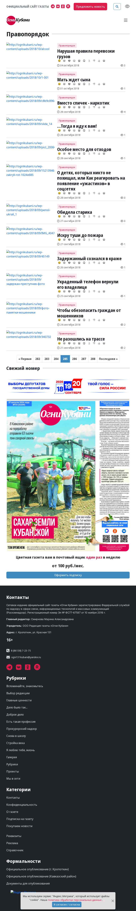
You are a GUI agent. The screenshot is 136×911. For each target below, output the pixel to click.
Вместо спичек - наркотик (83, 103)
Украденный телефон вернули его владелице (87, 284)
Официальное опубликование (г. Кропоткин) (37, 869)
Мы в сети (13, 778)
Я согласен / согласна (67, 904)
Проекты (12, 771)
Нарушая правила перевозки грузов (86, 53)
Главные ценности (19, 700)
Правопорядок (67, 45)
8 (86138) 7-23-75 (21, 650)
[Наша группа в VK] (58, 7)
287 (84, 359)
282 (38, 359)
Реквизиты (13, 836)
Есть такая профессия (20, 722)
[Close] (113, 901)
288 (93, 359)
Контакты (13, 798)
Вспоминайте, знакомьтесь (24, 686)
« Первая (25, 359)
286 (74, 359)
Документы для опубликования (28, 883)
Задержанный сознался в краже (89, 258)
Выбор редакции (18, 693)
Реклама (12, 843)
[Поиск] (117, 6)
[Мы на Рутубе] (69, 7)
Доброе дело (15, 714)
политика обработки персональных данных (75, 900)
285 (65, 359)
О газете (12, 812)
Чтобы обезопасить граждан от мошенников (89, 312)
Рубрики (12, 764)
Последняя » (108, 359)
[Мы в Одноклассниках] (63, 7)
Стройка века (15, 743)
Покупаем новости (19, 826)
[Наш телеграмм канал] (53, 7)
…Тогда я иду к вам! (77, 126)
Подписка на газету (19, 819)
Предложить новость (90, 7)
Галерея (11, 757)
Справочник (14, 850)
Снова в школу (16, 736)
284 (56, 359)
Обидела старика (74, 212)
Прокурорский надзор (21, 729)
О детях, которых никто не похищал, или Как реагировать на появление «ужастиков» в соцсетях (91, 180)
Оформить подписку (68, 575)
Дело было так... (16, 707)
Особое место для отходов (84, 149)
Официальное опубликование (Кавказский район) (41, 876)
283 (47, 359)
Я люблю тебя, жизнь (20, 750)
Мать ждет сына (73, 79)
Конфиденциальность (21, 805)
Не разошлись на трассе (81, 339)
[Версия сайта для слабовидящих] (127, 6)
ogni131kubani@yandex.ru (26, 657)
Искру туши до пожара (80, 235)
